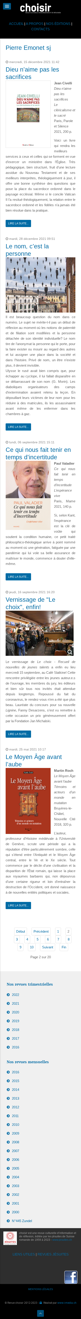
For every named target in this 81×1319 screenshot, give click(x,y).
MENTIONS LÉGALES (40, 1289)
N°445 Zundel (22, 1221)
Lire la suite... (18, 223)
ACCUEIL (16, 24)
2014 (15, 1090)
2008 (15, 1142)
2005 (15, 1168)
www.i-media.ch (66, 1302)
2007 (15, 1151)
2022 (15, 995)
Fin (64, 947)
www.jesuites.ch (62, 1239)
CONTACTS (40, 29)
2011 (15, 1116)
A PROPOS (34, 24)
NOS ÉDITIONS (58, 24)
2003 (15, 1186)
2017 (15, 1038)
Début (20, 931)
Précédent (41, 931)
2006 (15, 1160)
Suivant (47, 947)
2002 (15, 1195)
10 (32, 947)
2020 (15, 1012)
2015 (15, 1081)
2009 (15, 1133)
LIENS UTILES (24, 1254)
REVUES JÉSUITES (53, 1254)
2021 (15, 1003)
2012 (15, 1107)
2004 (15, 1177)
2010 (15, 1125)
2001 (15, 1203)
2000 (15, 1212)
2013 (15, 1098)
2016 (15, 1047)
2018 (15, 1030)
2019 (15, 1021)
